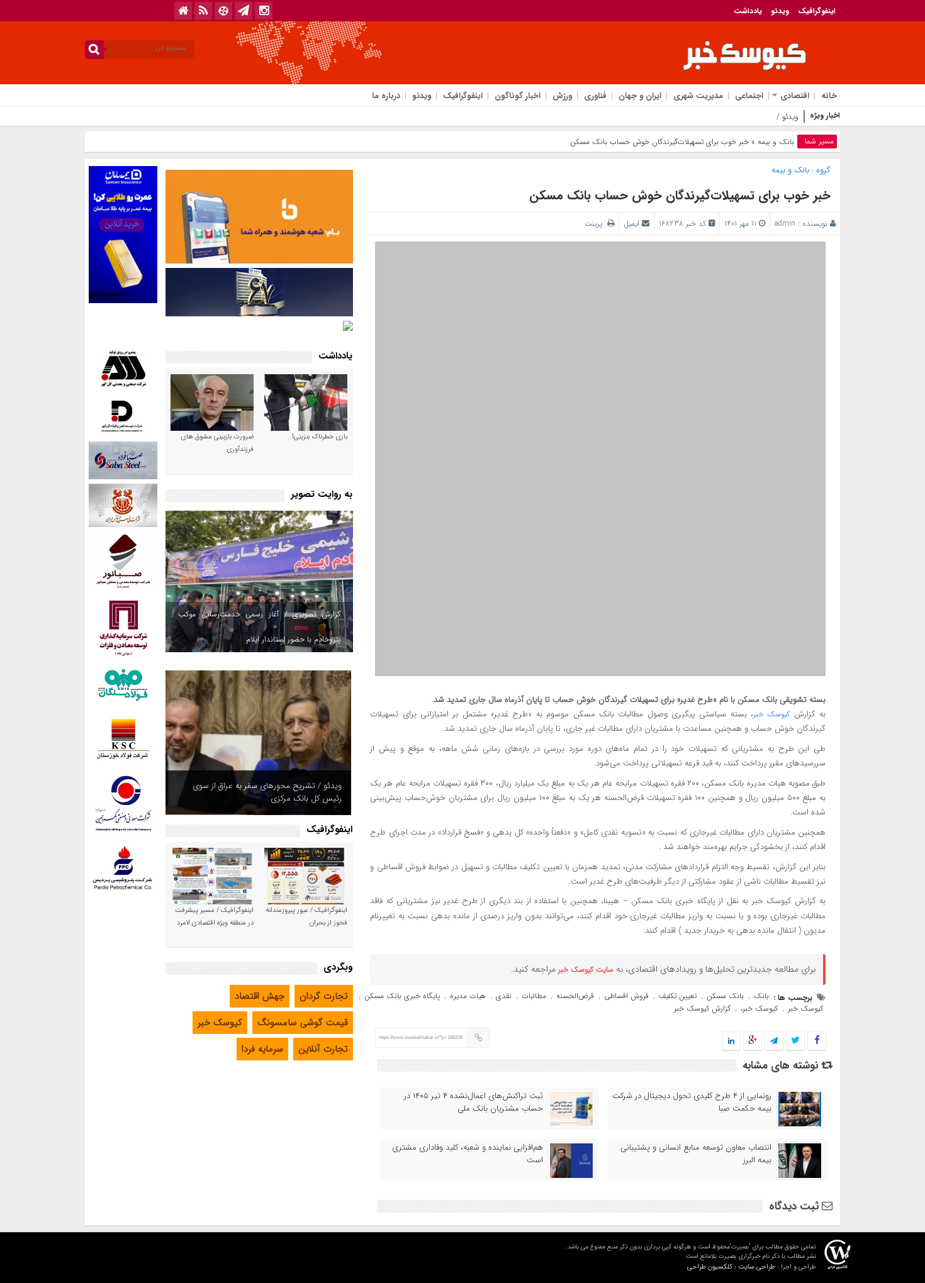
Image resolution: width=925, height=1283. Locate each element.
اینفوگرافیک (817, 11)
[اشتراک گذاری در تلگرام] (774, 1041)
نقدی (504, 996)
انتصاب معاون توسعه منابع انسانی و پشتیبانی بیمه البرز (695, 1154)
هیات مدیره (468, 996)
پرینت (596, 224)
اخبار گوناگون (518, 96)
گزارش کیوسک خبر (702, 1008)
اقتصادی (794, 96)
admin (785, 224)
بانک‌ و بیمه (776, 142)
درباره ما (386, 96)
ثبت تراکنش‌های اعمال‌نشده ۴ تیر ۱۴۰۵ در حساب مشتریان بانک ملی (473, 1102)
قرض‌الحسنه (575, 996)
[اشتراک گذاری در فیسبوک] (816, 1041)
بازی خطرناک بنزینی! (319, 436)
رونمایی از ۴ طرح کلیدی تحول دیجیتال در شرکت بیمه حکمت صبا (691, 1102)
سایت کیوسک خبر (586, 969)
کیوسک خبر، (759, 1008)
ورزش (562, 96)
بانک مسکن (725, 996)
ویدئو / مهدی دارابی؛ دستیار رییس (745, 117)
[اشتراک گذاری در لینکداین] (731, 1041)
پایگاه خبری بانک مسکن (402, 996)
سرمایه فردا (262, 1049)
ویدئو (780, 11)
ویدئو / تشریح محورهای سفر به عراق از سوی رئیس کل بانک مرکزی (267, 792)
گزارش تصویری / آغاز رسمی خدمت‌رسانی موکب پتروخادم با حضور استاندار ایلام (259, 626)
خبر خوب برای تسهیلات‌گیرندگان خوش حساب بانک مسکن (680, 195)
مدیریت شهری (698, 96)
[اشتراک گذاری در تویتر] (795, 1041)
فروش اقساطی (626, 996)
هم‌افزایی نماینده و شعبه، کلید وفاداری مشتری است (467, 1154)
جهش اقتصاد (259, 996)
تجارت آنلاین (323, 1049)
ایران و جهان (640, 96)
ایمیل (631, 224)
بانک (761, 996)
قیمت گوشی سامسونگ (302, 1022)
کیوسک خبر (771, 714)
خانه (829, 96)
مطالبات (534, 996)
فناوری (595, 96)
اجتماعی (749, 96)
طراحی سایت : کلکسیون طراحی (731, 1267)
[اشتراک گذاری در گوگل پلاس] (752, 1041)
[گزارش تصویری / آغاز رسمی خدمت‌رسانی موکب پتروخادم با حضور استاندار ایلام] (259, 581)
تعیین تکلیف (678, 996)
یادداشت (748, 11)
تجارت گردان (324, 996)
